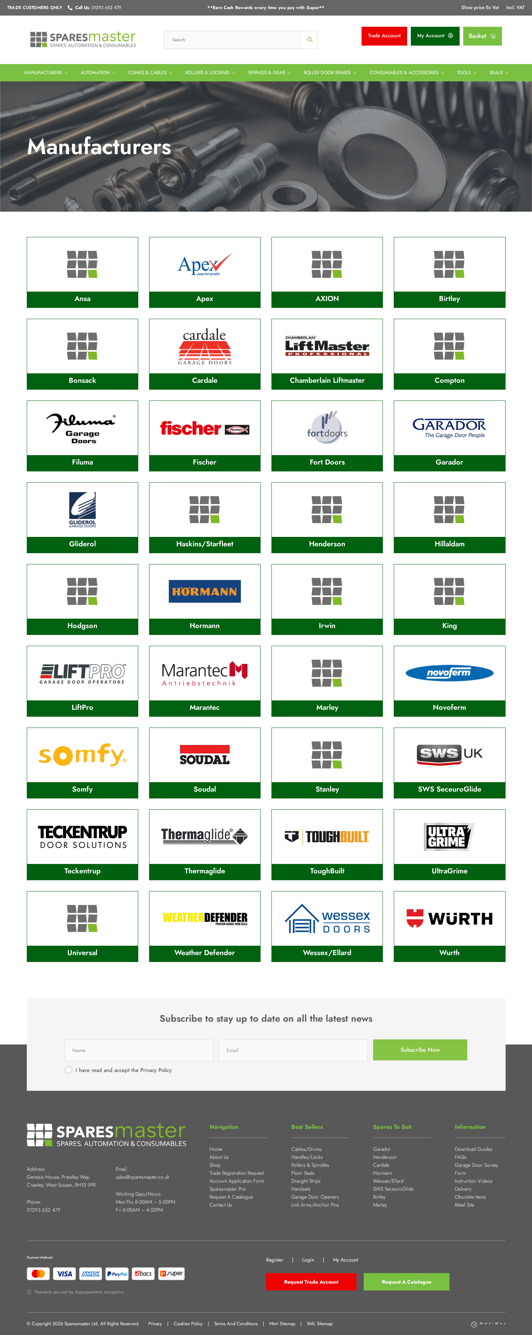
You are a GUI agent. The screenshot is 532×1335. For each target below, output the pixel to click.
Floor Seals (302, 1173)
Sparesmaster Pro (228, 1188)
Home (216, 1149)
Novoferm (449, 707)
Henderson (327, 544)
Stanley (327, 789)
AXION (327, 298)
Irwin (327, 625)
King (449, 625)
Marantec (205, 707)
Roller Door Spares (327, 72)
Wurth (449, 953)
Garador (449, 462)
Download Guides (474, 1149)
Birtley (449, 298)
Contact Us (221, 1204)
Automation (95, 72)
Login (308, 1259)
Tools (464, 72)
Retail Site (464, 1204)
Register (274, 1259)
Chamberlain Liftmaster (327, 380)
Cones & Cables (147, 72)
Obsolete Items (470, 1196)
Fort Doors (327, 462)
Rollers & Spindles (310, 1165)
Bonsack (82, 380)
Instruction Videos (474, 1180)
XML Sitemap (320, 1323)
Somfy (82, 789)
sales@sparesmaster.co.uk (142, 1177)
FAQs (460, 1157)
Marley (327, 707)
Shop (215, 1165)
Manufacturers (43, 72)
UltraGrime (450, 871)
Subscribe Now (420, 1050)
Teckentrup (82, 871)
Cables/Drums (306, 1149)
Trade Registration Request (237, 1173)
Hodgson (82, 625)
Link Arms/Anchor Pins (315, 1204)
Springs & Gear (266, 72)
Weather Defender (204, 953)
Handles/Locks (307, 1157)
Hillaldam (450, 544)
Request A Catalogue (231, 1196)
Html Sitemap (282, 1323)
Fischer (204, 462)
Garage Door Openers (315, 1196)
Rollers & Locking (207, 72)
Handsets (301, 1188)
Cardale (205, 380)
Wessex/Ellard (327, 953)
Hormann (205, 625)
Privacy (155, 1323)
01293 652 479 (43, 1209)
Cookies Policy (188, 1323)
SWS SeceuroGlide (449, 789)
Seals (496, 72)
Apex (204, 298)
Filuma (82, 462)
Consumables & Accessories (404, 72)
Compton (450, 380)
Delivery (463, 1188)
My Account (345, 1259)
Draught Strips (306, 1180)
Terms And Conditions (236, 1323)
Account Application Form (237, 1180)
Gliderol (82, 544)
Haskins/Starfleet (204, 544)
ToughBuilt (327, 871)
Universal (82, 953)
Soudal (205, 789)
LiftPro (82, 707)
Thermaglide (205, 871)
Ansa (82, 298)
